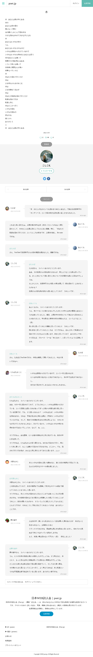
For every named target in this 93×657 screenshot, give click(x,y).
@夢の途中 (13, 548)
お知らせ (8, 636)
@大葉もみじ (14, 478)
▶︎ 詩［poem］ (10, 627)
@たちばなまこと (16, 397)
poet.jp (12, 3)
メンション (83, 215)
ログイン (76, 3)
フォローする (47, 171)
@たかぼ (13, 248)
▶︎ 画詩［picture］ (11, 631)
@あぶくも (33, 303)
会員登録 (87, 3)
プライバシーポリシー (13, 645)
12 (42, 137)
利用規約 (8, 641)
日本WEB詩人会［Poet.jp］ (56, 627)
